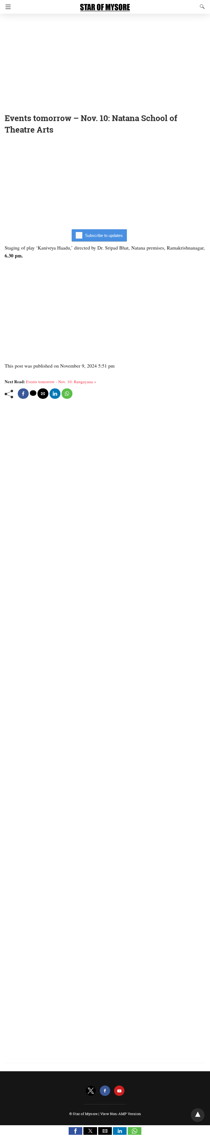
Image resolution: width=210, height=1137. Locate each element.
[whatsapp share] (67, 393)
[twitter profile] (91, 1091)
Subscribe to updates (104, 235)
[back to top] (198, 1115)
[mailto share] (42, 393)
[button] (75, 1131)
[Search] (201, 6)
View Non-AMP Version (120, 1113)
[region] (105, 61)
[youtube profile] (119, 1091)
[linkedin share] (54, 393)
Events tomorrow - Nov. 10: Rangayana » (61, 381)
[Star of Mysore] (105, 5)
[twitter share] (33, 393)
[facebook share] (23, 393)
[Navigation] (6, 7)
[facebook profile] (105, 1091)
